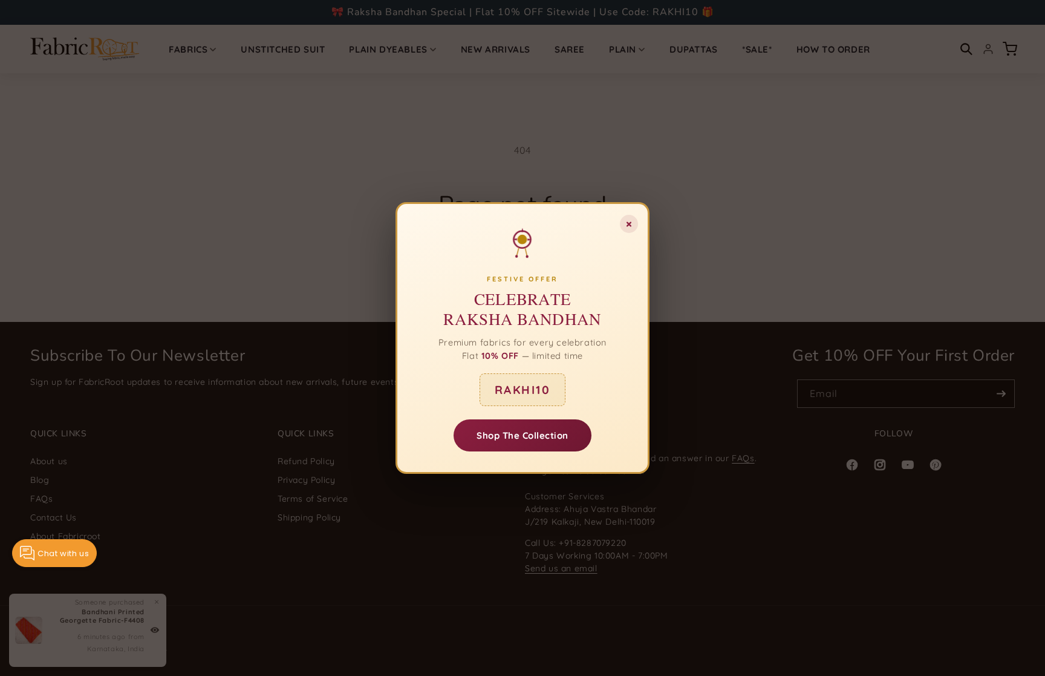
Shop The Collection (522, 435)
